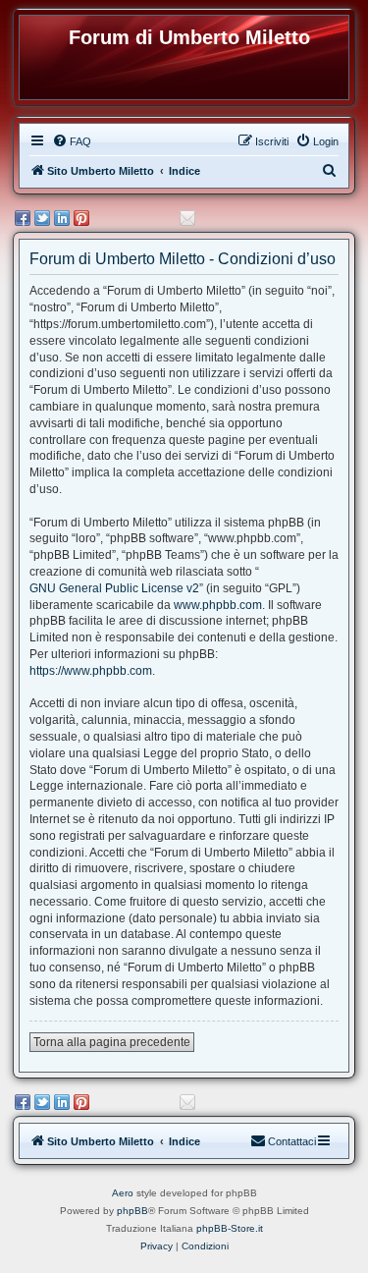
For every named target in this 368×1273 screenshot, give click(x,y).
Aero (122, 1193)
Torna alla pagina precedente (111, 1042)
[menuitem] (71, 141)
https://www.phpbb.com (90, 671)
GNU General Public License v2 (114, 588)
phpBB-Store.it (229, 1228)
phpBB (132, 1210)
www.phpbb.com (218, 605)
